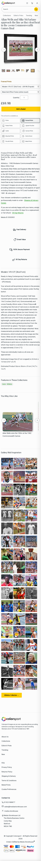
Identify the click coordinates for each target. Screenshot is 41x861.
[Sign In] (37, 3)
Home (4, 384)
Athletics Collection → (11, 695)
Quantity (16, 98)
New (36, 15)
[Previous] (4, 49)
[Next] (37, 49)
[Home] (8, 3)
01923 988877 (9, 802)
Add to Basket (21, 109)
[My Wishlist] (27, 3)
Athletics (9, 384)
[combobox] (18, 9)
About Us (5, 737)
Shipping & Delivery (9, 776)
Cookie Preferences (9, 789)
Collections (7, 15)
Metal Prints (6, 785)
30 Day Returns (17, 213)
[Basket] (32, 3)
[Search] (36, 9)
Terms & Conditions (9, 780)
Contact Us (6, 798)
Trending (29, 15)
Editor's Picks (18, 15)
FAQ (3, 763)
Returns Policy (7, 772)
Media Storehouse (27, 842)
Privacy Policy (7, 767)
